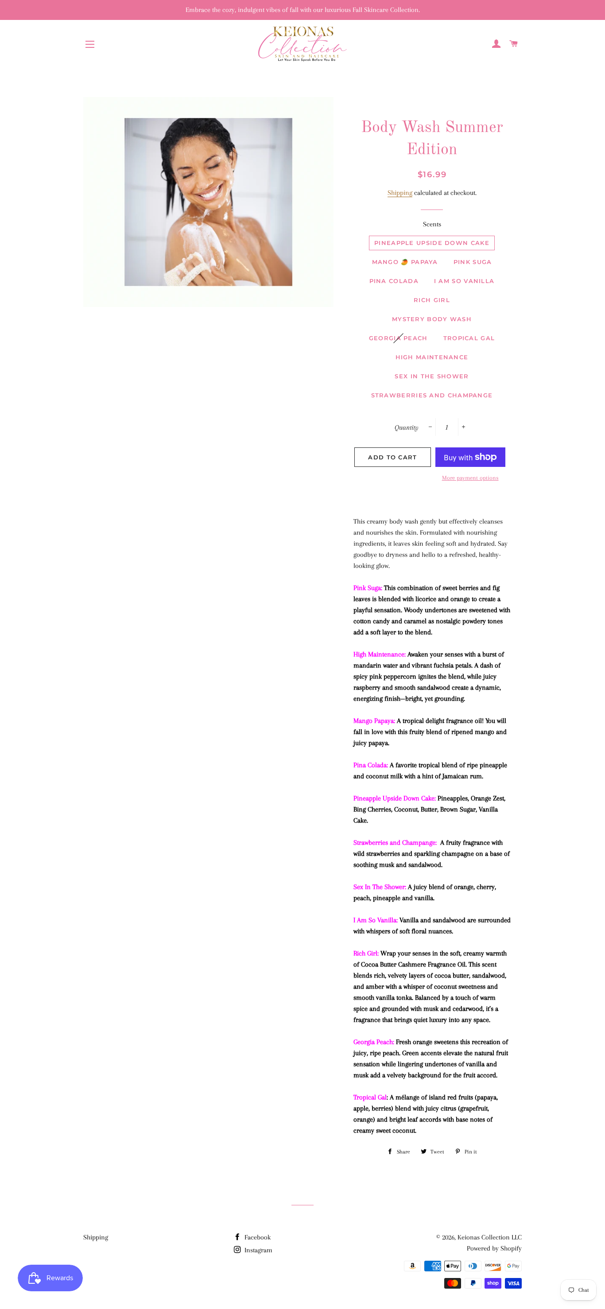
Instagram (257, 1250)
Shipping (400, 193)
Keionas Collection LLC (490, 1237)
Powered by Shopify (494, 1248)
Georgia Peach (398, 338)
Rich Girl (432, 299)
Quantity (407, 427)
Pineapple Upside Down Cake (431, 242)
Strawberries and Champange (432, 395)
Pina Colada (394, 280)
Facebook (257, 1237)
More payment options (470, 477)
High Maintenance (432, 357)
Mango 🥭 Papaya (405, 261)
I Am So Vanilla (464, 280)
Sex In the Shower (432, 376)
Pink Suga (473, 261)
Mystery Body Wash (432, 318)
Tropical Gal (469, 338)
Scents (432, 224)
